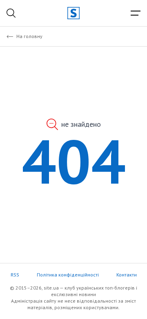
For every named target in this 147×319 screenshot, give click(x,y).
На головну (29, 36)
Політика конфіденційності (68, 275)
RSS (15, 275)
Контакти (126, 275)
